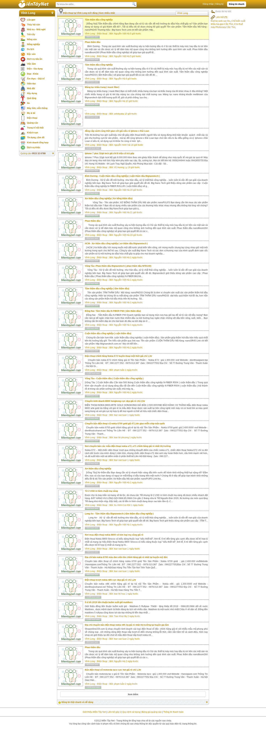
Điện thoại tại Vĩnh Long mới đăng (80, 13)
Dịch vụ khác (33, 147)
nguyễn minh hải (122, 145)
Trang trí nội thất (35, 127)
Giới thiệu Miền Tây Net (94, 712)
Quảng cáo (32, 123)
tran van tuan (120, 415)
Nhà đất (31, 88)
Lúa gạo (31, 19)
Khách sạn (32, 132)
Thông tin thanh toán (173, 712)
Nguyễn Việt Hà (122, 33)
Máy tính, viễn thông (37, 108)
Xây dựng (32, 93)
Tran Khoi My (120, 616)
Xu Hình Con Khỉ (122, 505)
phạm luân (119, 370)
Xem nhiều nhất (107, 13)
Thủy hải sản (33, 24)
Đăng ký (219, 4)
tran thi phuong (121, 437)
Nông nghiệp (33, 44)
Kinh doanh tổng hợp (37, 142)
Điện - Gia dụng (35, 68)
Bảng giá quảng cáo (152, 712)
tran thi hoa (119, 594)
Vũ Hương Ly (120, 167)
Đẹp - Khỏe (32, 74)
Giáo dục (31, 83)
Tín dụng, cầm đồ (35, 137)
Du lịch (30, 49)
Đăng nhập (208, 4)
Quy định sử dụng (131, 712)
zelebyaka (119, 114)
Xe (28, 103)
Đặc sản (31, 54)
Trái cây (31, 34)
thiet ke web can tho (220, 21)
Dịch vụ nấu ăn (34, 59)
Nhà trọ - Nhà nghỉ (36, 29)
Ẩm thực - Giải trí (36, 78)
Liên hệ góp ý (114, 712)
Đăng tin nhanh (236, 4)
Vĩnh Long (28, 12)
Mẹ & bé (31, 113)
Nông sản (32, 39)
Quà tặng (31, 98)
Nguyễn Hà (119, 78)
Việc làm (31, 64)
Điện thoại (32, 118)
